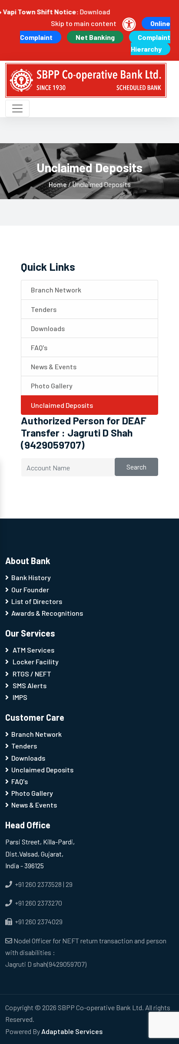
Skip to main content (83, 23)
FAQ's (37, 347)
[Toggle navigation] (17, 108)
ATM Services (32, 650)
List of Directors (36, 601)
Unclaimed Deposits (60, 405)
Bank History (31, 577)
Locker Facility (35, 661)
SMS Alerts (28, 685)
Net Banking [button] (95, 37)
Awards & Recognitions (47, 613)
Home (58, 184)
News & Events (52, 366)
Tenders (42, 309)
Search (136, 467)
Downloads (46, 328)
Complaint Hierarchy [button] (150, 43)
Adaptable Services (72, 1031)
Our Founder (30, 589)
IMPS (19, 697)
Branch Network (54, 290)
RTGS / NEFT (31, 674)
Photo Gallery (50, 385)
